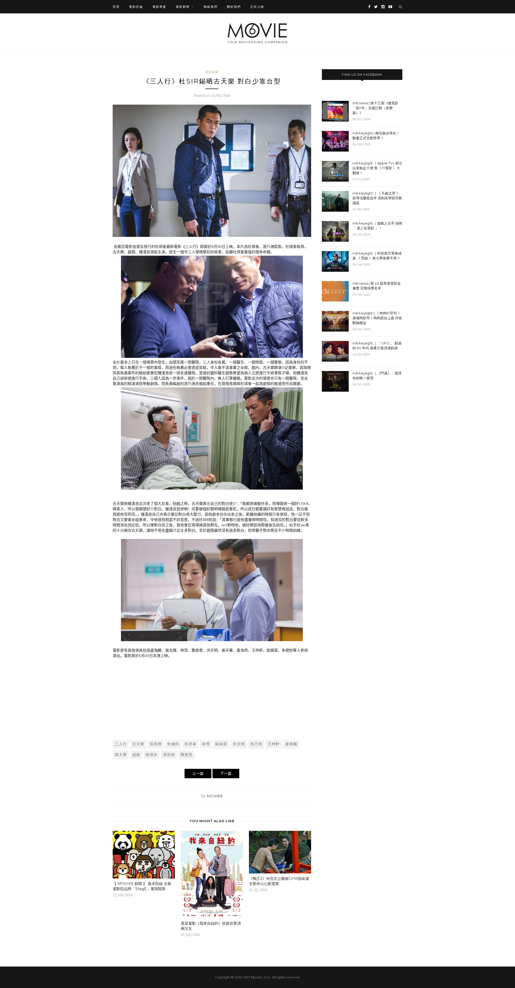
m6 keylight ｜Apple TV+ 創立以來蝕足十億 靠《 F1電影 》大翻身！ (377, 168)
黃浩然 (169, 754)
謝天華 (121, 754)
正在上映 (257, 7)
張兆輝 (156, 743)
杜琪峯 (191, 743)
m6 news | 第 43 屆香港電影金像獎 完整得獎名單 (376, 285)
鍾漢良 (152, 754)
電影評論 (136, 7)
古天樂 (138, 743)
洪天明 (239, 743)
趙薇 (136, 754)
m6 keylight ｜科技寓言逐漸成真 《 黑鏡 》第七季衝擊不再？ (377, 255)
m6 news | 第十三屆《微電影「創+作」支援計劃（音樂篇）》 (375, 108)
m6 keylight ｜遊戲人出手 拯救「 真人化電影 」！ (377, 225)
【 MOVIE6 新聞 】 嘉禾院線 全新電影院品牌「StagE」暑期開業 (142, 886)
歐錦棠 (221, 743)
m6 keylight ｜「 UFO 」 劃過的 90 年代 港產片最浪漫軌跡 (377, 345)
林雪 (206, 743)
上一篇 (198, 773)
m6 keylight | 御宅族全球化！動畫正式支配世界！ (376, 135)
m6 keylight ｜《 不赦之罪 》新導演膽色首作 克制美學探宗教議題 (377, 198)
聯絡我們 (211, 7)
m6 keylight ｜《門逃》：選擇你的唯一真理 (377, 375)
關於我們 (234, 7)
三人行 (121, 743)
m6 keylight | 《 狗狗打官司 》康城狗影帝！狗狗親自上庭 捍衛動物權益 (377, 318)
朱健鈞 (173, 743)
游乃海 (256, 743)
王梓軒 (274, 743)
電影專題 (159, 7)
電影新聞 (183, 7)
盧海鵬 (291, 743)
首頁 (116, 7)
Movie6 (215, 796)
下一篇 (225, 773)
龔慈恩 (187, 754)
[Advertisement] (212, 695)
